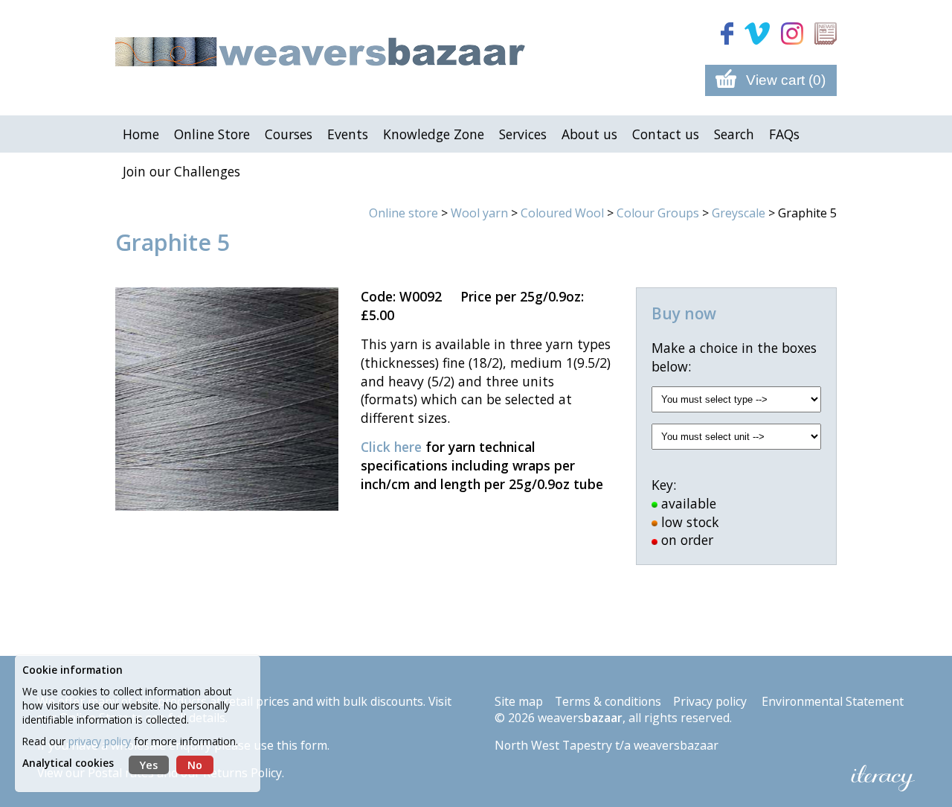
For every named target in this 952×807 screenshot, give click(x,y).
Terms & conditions (608, 701)
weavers (580, 717)
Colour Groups (658, 213)
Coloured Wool (562, 213)
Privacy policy (710, 701)
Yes (149, 765)
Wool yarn (479, 213)
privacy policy (99, 741)
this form (302, 745)
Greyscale (738, 213)
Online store (403, 213)
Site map (519, 701)
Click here (391, 447)
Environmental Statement (833, 701)
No (194, 765)
